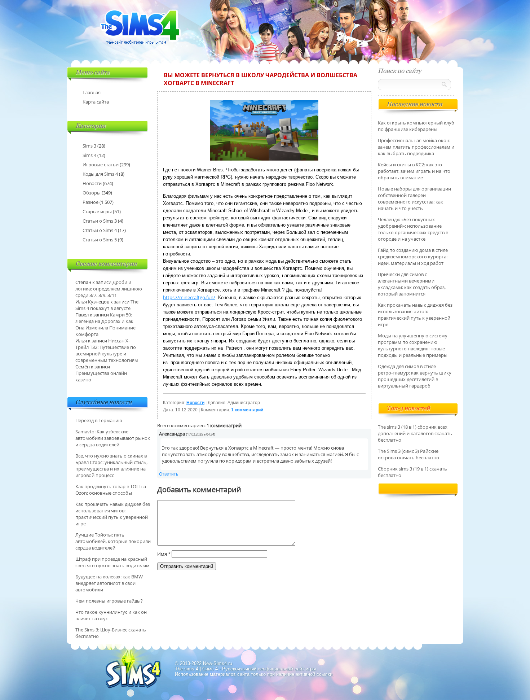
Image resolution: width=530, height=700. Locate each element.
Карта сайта (96, 102)
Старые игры (97, 211)
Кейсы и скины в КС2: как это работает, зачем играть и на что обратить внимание (414, 171)
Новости (195, 402)
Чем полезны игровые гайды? (109, 601)
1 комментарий (247, 409)
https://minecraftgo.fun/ (189, 297)
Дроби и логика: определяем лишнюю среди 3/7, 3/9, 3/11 (108, 288)
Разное (90, 202)
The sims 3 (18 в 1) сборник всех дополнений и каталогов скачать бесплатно (415, 433)
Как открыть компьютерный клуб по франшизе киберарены (416, 125)
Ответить (168, 474)
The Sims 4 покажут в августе (106, 304)
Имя (164, 554)
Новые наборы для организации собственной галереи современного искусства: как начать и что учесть (414, 198)
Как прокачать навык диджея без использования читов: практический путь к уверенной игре (112, 514)
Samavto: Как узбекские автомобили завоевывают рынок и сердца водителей (112, 438)
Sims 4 (89, 155)
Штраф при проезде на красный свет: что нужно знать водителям (112, 562)
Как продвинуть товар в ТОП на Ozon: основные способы (110, 489)
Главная (92, 92)
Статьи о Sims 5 (100, 239)
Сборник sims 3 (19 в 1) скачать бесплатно (412, 471)
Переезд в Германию (98, 420)
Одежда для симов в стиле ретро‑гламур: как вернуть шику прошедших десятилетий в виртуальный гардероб (414, 376)
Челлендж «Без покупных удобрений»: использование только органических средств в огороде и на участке (413, 229)
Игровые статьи (101, 164)
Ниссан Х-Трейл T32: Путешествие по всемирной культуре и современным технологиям (106, 350)
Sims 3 (89, 146)
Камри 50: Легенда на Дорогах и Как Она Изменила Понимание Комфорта (105, 324)
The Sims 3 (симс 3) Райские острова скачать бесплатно (408, 454)
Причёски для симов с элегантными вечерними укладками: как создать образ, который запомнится (412, 284)
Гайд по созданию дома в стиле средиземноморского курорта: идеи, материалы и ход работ (413, 256)
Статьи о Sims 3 (100, 221)
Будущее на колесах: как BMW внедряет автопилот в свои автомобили (109, 583)
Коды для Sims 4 (100, 174)
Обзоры (92, 192)
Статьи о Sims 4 (100, 230)
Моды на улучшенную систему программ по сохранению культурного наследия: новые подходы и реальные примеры (412, 345)
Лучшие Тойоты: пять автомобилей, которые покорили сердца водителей (113, 541)
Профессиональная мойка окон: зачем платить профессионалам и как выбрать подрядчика (416, 147)
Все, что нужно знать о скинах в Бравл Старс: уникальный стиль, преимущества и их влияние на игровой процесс (111, 465)
